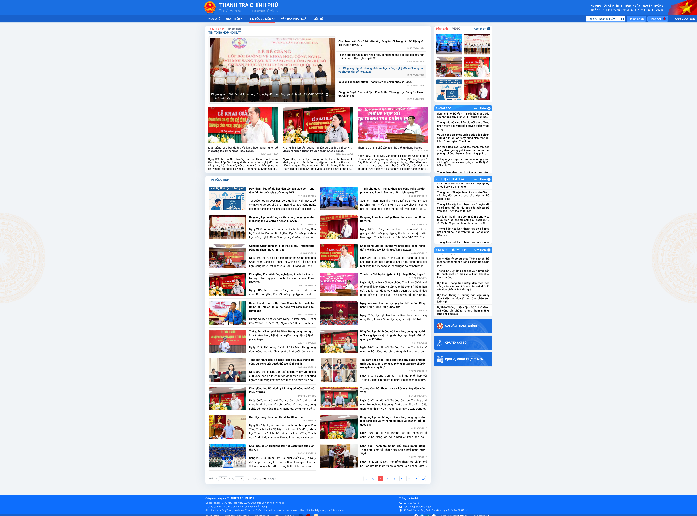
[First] (365, 478)
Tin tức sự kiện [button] (261, 19)
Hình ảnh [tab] (442, 28)
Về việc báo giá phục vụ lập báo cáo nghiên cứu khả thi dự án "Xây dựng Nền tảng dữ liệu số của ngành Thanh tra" (463, 112)
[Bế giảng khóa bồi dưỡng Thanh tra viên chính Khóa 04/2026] (477, 89)
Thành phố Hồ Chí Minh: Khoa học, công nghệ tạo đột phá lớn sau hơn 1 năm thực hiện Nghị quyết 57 (381, 56)
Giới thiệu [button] (233, 19)
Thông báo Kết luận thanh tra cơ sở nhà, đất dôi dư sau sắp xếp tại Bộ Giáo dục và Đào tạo (463, 206)
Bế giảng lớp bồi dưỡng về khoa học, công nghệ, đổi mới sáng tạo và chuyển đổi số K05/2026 (381, 70)
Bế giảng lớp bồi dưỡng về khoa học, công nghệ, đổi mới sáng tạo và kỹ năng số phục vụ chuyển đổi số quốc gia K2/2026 (392, 335)
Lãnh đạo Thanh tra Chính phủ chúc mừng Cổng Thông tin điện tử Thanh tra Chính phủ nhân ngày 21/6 (392, 449)
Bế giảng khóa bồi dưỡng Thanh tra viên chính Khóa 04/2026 (379, 82)
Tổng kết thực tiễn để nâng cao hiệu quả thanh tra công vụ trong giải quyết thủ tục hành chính (281, 361)
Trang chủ (212, 19)
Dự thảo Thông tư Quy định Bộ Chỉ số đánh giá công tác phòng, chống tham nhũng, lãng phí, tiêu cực (463, 289)
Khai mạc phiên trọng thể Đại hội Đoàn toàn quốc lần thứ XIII (281, 447)
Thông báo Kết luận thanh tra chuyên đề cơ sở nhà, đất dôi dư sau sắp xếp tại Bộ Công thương (463, 230)
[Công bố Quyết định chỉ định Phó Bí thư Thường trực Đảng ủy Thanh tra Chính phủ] (449, 66)
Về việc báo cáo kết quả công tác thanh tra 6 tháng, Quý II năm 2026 (463, 160)
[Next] (416, 478)
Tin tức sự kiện (216, 28)
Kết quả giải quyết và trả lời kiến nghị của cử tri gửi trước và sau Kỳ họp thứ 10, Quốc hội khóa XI (463, 136)
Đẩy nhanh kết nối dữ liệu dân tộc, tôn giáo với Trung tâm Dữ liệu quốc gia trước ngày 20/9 (381, 43)
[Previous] (373, 478)
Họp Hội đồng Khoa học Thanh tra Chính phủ (276, 417)
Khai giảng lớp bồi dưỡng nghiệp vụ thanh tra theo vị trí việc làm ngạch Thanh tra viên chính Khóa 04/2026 (281, 278)
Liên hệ (318, 19)
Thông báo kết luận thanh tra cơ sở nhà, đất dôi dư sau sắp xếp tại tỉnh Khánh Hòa (463, 242)
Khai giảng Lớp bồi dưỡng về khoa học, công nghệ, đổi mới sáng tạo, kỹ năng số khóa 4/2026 (392, 247)
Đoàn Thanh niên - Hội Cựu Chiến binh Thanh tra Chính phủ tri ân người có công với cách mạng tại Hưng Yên (281, 307)
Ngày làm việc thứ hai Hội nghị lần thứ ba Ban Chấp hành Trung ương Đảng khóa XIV (392, 305)
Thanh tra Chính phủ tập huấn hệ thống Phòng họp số (392, 274)
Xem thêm (480, 28)
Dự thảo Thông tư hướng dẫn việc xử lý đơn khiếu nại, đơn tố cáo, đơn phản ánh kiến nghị (463, 277)
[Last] (423, 478)
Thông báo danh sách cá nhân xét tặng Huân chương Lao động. (463, 148)
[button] (636, 19)
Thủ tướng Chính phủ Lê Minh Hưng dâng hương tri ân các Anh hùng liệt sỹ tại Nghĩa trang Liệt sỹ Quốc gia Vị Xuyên (281, 335)
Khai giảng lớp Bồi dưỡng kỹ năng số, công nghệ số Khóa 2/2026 (281, 390)
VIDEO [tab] (456, 28)
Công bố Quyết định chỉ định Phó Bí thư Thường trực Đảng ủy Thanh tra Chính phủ (381, 94)
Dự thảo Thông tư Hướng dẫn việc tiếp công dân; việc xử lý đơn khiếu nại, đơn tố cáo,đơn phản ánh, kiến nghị (463, 264)
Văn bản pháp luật (294, 19)
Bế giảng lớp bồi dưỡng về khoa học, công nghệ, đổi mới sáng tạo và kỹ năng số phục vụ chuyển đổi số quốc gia (392, 420)
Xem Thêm (480, 108)
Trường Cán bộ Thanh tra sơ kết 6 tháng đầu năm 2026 (392, 390)
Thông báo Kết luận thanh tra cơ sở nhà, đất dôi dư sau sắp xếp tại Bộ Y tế (463, 218)
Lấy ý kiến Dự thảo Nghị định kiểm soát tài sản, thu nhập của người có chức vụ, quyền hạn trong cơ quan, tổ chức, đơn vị (463, 313)
